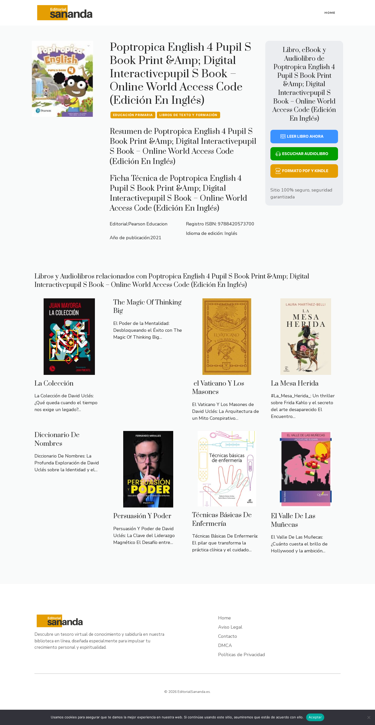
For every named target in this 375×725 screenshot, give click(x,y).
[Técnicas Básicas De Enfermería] (227, 503)
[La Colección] (69, 371)
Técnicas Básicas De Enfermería (222, 519)
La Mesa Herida (295, 383)
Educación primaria (133, 115)
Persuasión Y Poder (142, 516)
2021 (155, 238)
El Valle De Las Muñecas (293, 520)
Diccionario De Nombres (57, 439)
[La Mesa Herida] (305, 371)
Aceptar (315, 717)
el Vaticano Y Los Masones (218, 388)
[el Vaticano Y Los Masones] (227, 371)
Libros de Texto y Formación (188, 115)
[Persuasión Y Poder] (148, 504)
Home (329, 13)
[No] (368, 717)
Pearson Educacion (147, 224)
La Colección (53, 383)
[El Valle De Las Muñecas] (306, 504)
